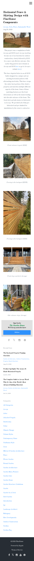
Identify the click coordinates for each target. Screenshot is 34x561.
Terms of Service (17, 550)
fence (15, 27)
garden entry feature (11, 472)
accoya (5, 27)
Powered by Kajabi (17, 545)
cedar (5, 426)
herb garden (7, 497)
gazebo (5, 488)
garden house (8, 480)
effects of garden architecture (13, 451)
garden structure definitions (13, 484)
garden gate (7, 476)
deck (10, 27)
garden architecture (9, 359)
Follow (17, 332)
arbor (5, 413)
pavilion (6, 526)
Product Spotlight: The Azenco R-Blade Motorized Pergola (15, 370)
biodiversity (7, 422)
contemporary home (10, 438)
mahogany (6, 513)
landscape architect (10, 509)
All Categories (8, 405)
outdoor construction (22, 359)
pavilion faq (7, 530)
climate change (8, 430)
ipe (4, 505)
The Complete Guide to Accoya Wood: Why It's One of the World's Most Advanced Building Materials (16, 382)
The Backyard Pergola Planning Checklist (14, 354)
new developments (9, 517)
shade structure (13, 361)
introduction (7, 501)
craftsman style (8, 442)
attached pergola (9, 417)
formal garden (8, 463)
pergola (5, 361)
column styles (8, 434)
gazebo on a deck (9, 492)
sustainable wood (24, 27)
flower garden (8, 459)
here (17, 66)
